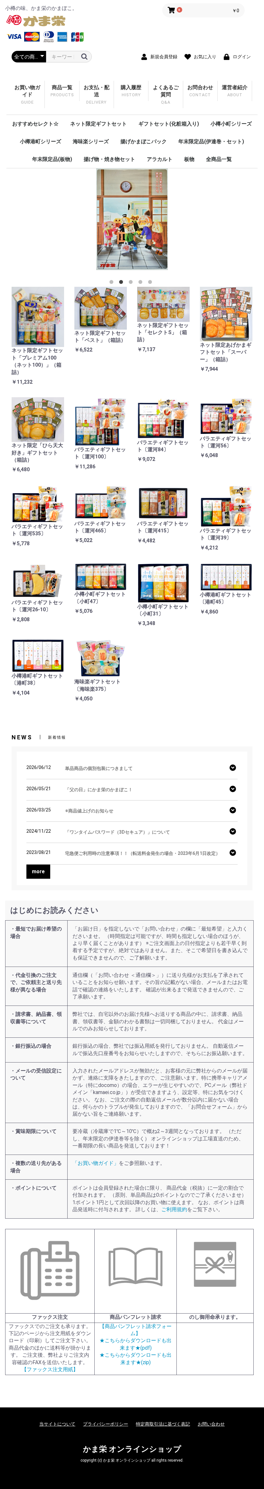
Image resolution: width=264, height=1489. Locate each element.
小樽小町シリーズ (231, 124)
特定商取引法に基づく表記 (163, 1424)
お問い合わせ (211, 1424)
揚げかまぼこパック (143, 141)
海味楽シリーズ (91, 141)
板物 (189, 159)
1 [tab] (112, 283)
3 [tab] (132, 283)
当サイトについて (57, 1424)
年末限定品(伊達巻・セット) (211, 141)
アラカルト (160, 159)
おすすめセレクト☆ (35, 124)
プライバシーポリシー (105, 1424)
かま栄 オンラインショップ (132, 1449)
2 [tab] (122, 283)
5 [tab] (151, 283)
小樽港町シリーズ (40, 141)
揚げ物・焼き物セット (109, 159)
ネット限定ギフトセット (98, 124)
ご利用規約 (174, 1209)
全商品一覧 (219, 159)
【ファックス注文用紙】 (50, 1369)
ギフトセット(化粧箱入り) (168, 124)
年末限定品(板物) (52, 159)
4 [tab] (141, 283)
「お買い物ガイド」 (95, 1163)
